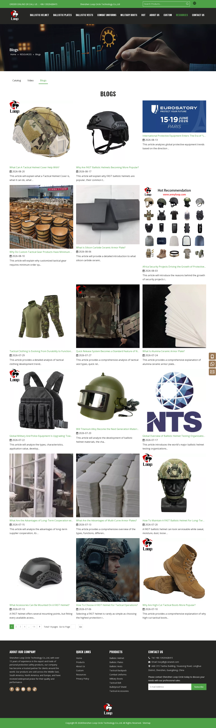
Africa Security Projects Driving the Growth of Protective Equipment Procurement (174, 266)
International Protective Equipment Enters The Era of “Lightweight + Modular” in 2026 (174, 135)
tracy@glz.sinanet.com (168, 661)
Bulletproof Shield (117, 686)
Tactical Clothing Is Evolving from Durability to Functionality (41, 351)
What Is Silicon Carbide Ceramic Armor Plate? (100, 247)
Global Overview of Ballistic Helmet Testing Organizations (174, 436)
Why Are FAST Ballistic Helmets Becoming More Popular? (107, 167)
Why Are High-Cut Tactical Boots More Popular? (169, 605)
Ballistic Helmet (116, 658)
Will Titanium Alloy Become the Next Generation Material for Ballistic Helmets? (108, 429)
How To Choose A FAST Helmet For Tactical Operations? (107, 605)
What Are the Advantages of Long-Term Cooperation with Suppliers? (41, 520)
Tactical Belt (115, 682)
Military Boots (116, 678)
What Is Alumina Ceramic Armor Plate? (164, 351)
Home (79, 658)
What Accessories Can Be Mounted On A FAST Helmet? (40, 605)
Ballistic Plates (116, 662)
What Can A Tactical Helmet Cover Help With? (34, 167)
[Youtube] (17, 689)
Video (30, 80)
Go (80, 626)
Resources (81, 674)
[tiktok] (34, 689)
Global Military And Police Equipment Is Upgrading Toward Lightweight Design (41, 436)
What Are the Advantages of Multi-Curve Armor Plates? (106, 520)
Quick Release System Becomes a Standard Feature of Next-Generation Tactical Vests (108, 351)
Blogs (43, 80)
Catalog (16, 80)
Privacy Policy (82, 678)
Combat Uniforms (118, 674)
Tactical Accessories (119, 691)
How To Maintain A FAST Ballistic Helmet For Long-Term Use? (174, 520)
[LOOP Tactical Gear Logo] (108, 709)
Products (80, 662)
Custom (80, 670)
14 (34, 626)
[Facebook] (12, 689)
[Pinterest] (29, 689)
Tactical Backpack (118, 670)
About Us (80, 666)
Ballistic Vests (115, 666)
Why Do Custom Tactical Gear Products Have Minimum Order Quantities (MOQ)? (41, 252)
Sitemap (146, 723)
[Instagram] (23, 689)
